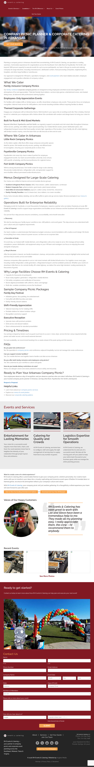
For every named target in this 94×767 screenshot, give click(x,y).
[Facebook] (37, 743)
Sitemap (37, 761)
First (4, 663)
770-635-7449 (85, 736)
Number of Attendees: (10, 690)
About (34, 735)
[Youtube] (47, 743)
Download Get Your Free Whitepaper (53, 492)
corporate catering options (24, 395)
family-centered (12, 90)
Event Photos (59, 8)
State (5, 683)
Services (43, 735)
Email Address (53, 667)
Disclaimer (55, 761)
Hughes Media (62, 758)
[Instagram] (56, 743)
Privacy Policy (46, 761)
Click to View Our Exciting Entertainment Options (21, 492)
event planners (55, 76)
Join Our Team (47, 737)
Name (6, 657)
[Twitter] (42, 743)
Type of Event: (52, 683)
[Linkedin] (52, 743)
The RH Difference (37, 8)
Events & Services (13, 8)
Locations (25, 8)
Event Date (51, 675)
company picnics (23, 350)
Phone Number (9, 667)
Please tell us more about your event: (16, 698)
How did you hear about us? (13, 714)
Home (45, 48)
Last (49, 663)
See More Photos (47, 576)
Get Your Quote (36, 14)
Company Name (8, 675)
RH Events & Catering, (15, 485)
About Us (49, 8)
